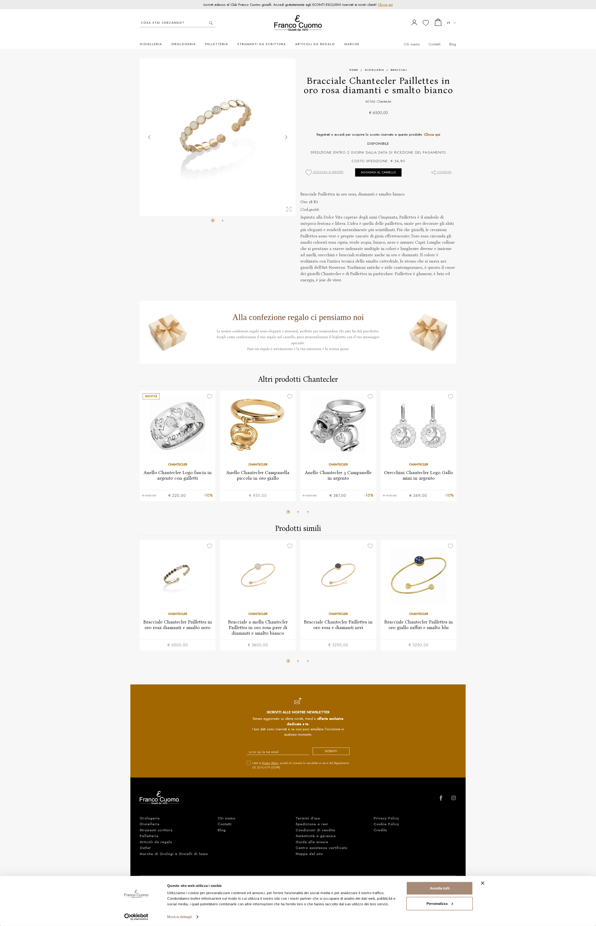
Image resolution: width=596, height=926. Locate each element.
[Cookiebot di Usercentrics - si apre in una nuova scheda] (136, 916)
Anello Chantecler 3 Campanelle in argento (338, 475)
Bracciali (399, 70)
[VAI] (211, 23)
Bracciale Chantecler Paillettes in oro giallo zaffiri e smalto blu (418, 624)
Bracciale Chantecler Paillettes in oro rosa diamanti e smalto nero (177, 624)
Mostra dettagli (179, 917)
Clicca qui (385, 4)
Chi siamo (412, 44)
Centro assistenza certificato (321, 847)
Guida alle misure (312, 842)
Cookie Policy (386, 824)
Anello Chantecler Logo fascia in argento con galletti (178, 475)
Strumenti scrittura (156, 830)
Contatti (435, 44)
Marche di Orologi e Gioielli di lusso (174, 853)
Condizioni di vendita (315, 830)
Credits (380, 830)
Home (353, 70)
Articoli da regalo (315, 44)
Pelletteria (216, 44)
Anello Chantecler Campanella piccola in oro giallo (257, 475)
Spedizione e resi (312, 824)
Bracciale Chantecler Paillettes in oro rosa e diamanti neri (338, 624)
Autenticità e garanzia (316, 835)
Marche (351, 44)
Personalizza (437, 903)
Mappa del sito (309, 853)
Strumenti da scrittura (261, 44)
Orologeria (183, 44)
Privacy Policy (270, 763)
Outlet (145, 847)
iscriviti (331, 751)
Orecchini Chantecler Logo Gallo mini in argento (418, 475)
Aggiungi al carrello (378, 172)
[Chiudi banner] (482, 883)
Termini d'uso (308, 818)
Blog (452, 44)
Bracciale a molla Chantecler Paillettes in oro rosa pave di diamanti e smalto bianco (258, 627)
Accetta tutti (440, 888)
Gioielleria (151, 44)
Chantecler (384, 101)
